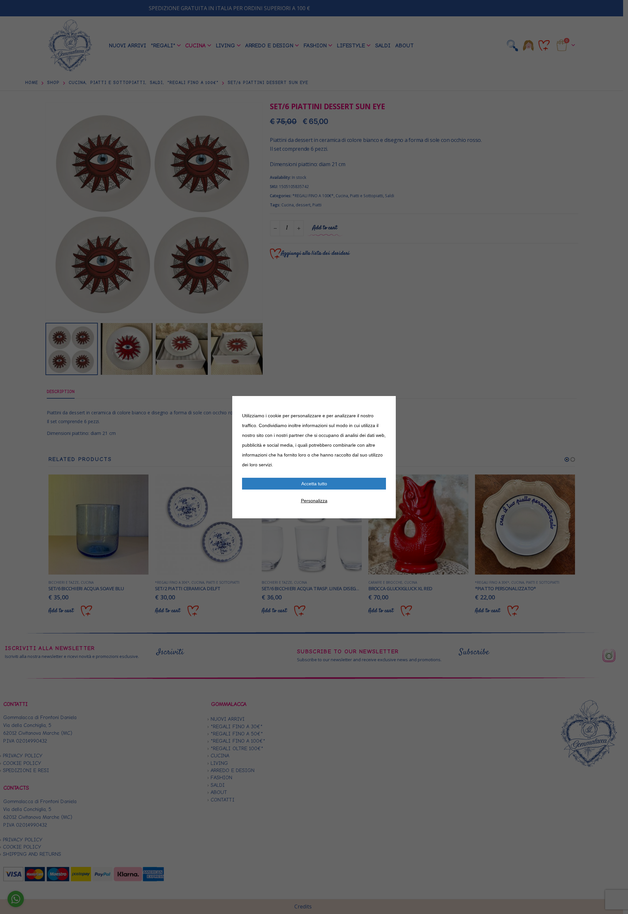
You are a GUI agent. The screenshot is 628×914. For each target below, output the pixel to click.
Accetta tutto (314, 483)
